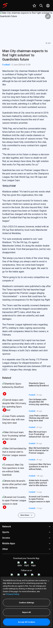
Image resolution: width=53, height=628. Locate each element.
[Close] (48, 581)
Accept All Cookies (26, 622)
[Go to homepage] (4, 5)
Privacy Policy (12, 594)
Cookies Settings (26, 603)
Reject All (26, 612)
